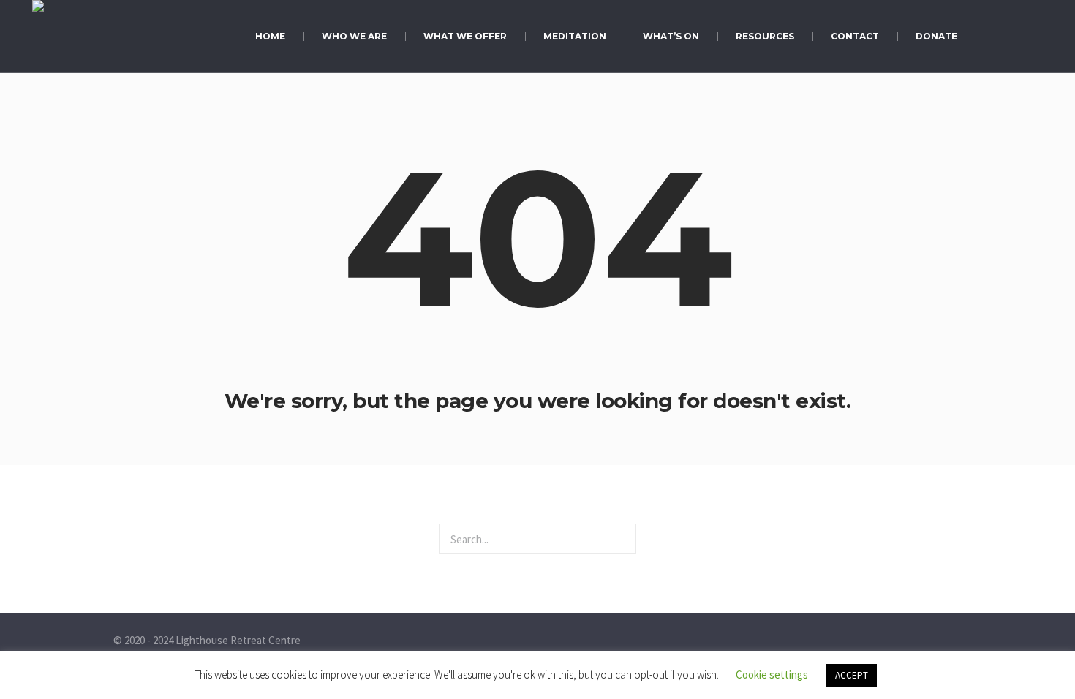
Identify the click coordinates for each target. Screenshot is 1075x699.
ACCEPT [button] (851, 675)
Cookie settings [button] (772, 674)
